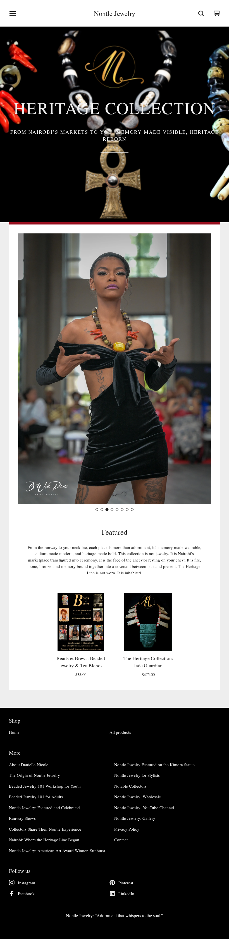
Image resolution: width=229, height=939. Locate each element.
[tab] (97, 509)
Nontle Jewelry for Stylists (137, 775)
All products (120, 732)
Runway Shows (22, 818)
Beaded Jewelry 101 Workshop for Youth (45, 786)
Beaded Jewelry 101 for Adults (36, 796)
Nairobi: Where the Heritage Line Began (44, 839)
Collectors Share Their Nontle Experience (45, 829)
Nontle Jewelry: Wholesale (137, 796)
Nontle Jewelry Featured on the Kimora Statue (154, 764)
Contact (121, 839)
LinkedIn (126, 893)
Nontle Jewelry (114, 13)
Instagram (26, 882)
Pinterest (125, 882)
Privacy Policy (126, 829)
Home (14, 732)
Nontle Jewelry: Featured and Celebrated (44, 807)
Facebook (26, 893)
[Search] (201, 13)
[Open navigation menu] (13, 13)
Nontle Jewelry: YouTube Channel (144, 807)
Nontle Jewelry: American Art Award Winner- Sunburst (57, 850)
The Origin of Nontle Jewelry (34, 775)
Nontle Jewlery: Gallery (134, 818)
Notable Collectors (130, 786)
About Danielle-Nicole (28, 764)
